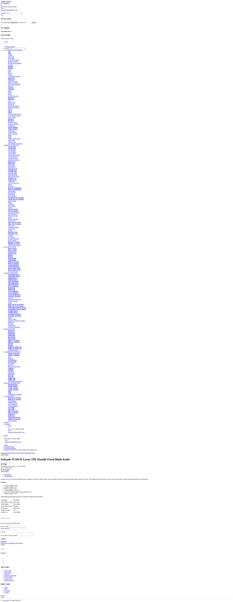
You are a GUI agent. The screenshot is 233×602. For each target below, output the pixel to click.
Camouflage (5, 600)
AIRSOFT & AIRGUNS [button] (11, 145)
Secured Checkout (6, 10)
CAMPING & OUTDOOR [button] (12, 352)
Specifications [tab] (8, 476)
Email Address (5, 528)
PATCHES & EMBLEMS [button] (12, 383)
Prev (2, 455)
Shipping (7, 574)
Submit (3, 539)
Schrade (7, 469)
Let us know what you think (9, 535)
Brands (6, 422)
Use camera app (5, 22)
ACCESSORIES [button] (9, 396)
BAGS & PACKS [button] (9, 329)
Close (33, 22)
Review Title (4, 526)
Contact (6, 592)
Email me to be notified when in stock (11, 543)
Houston (3, 553)
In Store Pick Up (9, 580)
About (6, 587)
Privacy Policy (8, 577)
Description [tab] (7, 474)
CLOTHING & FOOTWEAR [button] (13, 50)
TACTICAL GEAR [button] (10, 247)
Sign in (6, 43)
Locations (7, 424)
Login (9, 425)
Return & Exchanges (10, 575)
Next (6, 455)
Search (3, 13)
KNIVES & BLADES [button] (10, 273)
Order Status (8, 572)
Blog (5, 589)
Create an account (9, 46)
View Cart (14, 10)
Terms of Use (8, 579)
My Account (8, 570)
